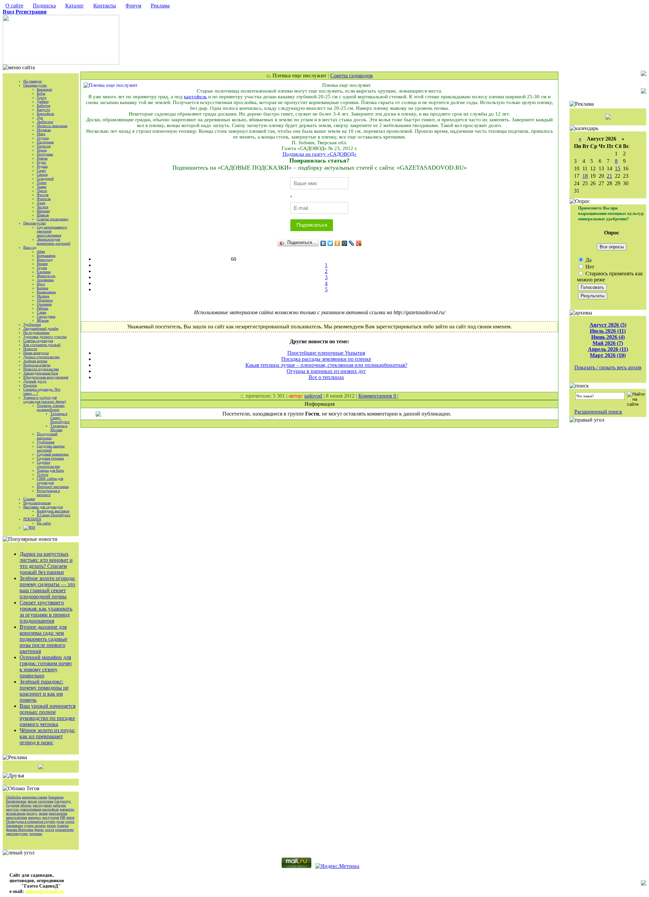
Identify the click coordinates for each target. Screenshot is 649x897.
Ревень (42, 158)
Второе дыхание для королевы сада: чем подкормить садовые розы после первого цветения (43, 639)
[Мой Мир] (344, 243)
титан (51, 825)
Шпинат (43, 211)
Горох (42, 97)
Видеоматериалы (37, 503)
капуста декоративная (23, 809)
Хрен (41, 203)
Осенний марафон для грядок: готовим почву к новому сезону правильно (46, 666)
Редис (41, 162)
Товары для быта (50, 470)
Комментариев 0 (378, 396)
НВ (62, 817)
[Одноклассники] (337, 243)
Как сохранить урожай (42, 345)
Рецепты (30, 385)
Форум (133, 5)
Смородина (46, 316)
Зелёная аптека (35, 361)
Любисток (45, 122)
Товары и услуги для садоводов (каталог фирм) (44, 399)
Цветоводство (34, 223)
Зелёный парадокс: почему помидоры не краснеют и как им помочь (44, 691)
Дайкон (43, 101)
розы (60, 821)
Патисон (44, 146)
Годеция (12, 805)
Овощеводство (35, 85)
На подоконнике (36, 332)
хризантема (64, 829)
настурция (50, 817)
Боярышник (46, 255)
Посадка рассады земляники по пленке (326, 359)
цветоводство (17, 833)
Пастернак (45, 142)
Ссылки (29, 499)
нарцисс (34, 817)
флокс (39, 829)
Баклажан (44, 89)
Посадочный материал (47, 436)
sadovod (313, 396)
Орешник (44, 304)
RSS (32, 527)
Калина (42, 288)
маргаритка (58, 813)
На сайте (44, 523)
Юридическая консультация (45, 377)
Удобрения (32, 324)
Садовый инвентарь (53, 454)
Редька (42, 166)
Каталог (74, 5)
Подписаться (311, 225)
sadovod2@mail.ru (44, 891)
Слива (41, 312)
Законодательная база (40, 373)
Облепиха (45, 300)
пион (70, 817)
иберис (26, 805)
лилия (43, 813)
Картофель (45, 113)
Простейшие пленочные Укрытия (326, 353)
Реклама (160, 5)
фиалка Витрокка (19, 829)
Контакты (104, 5)
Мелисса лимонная (52, 126)
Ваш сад (30, 247)
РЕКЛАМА (32, 519)
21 (609, 176)
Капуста (43, 109)
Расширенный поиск (598, 412)
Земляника (45, 280)
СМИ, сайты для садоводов (50, 480)
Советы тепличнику (53, 219)
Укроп (42, 191)
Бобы (41, 93)
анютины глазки (34, 797)
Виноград (45, 259)
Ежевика (44, 272)
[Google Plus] (358, 243)
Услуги (42, 474)
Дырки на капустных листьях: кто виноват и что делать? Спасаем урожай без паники (46, 563)
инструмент (42, 805)
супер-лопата (35, 825)
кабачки (59, 805)
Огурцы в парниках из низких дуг (326, 371)
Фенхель (44, 199)
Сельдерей (45, 178)
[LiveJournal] (351, 243)
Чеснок (42, 207)
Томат (42, 182)
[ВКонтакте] (323, 243)
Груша (42, 268)
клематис (67, 809)
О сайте (14, 5)
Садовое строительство (48, 464)
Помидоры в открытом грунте (30, 821)
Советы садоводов (38, 341)
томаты (63, 825)
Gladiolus (13, 797)
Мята (41, 134)
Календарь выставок (53, 511)
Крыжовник (46, 292)
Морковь (44, 130)
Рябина (42, 308)
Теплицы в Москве (58, 428)
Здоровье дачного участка (45, 336)
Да (588, 260)
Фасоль (43, 195)
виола (32, 801)
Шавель (43, 215)
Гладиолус (62, 801)
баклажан (56, 797)
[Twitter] (330, 243)
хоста (49, 829)
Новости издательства (41, 369)
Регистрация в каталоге (48, 493)
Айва (41, 251)
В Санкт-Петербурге (53, 515)
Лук (40, 118)
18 (585, 176)
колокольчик (15, 813)
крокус (32, 813)
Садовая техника (50, 458)
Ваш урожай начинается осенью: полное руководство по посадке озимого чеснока (47, 715)
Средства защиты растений (51, 448)
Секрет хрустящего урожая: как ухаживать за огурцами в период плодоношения (46, 612)
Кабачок (43, 105)
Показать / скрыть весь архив (608, 367)
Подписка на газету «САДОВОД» (320, 154)
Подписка (44, 5)
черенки (35, 833)
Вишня (42, 263)
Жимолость (46, 276)
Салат (41, 170)
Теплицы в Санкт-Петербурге (60, 418)
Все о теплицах (326, 377)
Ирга (41, 284)
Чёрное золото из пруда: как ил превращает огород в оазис (47, 736)
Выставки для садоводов (43, 507)
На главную (32, 81)
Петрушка (45, 154)
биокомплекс (16, 801)
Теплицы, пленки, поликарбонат (51, 407)
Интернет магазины (53, 486)
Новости (30, 349)
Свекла (42, 174)
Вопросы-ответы (36, 365)
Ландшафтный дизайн (40, 328)
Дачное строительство (41, 357)
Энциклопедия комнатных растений (53, 241)
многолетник (16, 817)
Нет (589, 267)
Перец (42, 150)
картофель (50, 809)
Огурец (43, 138)
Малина (43, 296)
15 (617, 168)
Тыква (41, 186)
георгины (45, 801)
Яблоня (43, 320)
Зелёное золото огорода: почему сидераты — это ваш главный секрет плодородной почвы (47, 587)
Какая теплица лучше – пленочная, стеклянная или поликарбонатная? (326, 365)
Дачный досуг (35, 381)
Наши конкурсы (36, 353)
